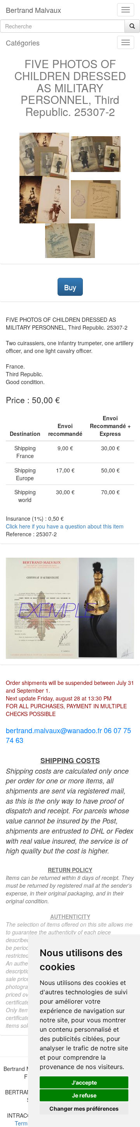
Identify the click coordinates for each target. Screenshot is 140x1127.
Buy (70, 287)
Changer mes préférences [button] (84, 1108)
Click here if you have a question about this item (65, 526)
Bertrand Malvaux (33, 10)
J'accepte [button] (84, 1082)
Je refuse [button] (84, 1095)
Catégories (23, 42)
